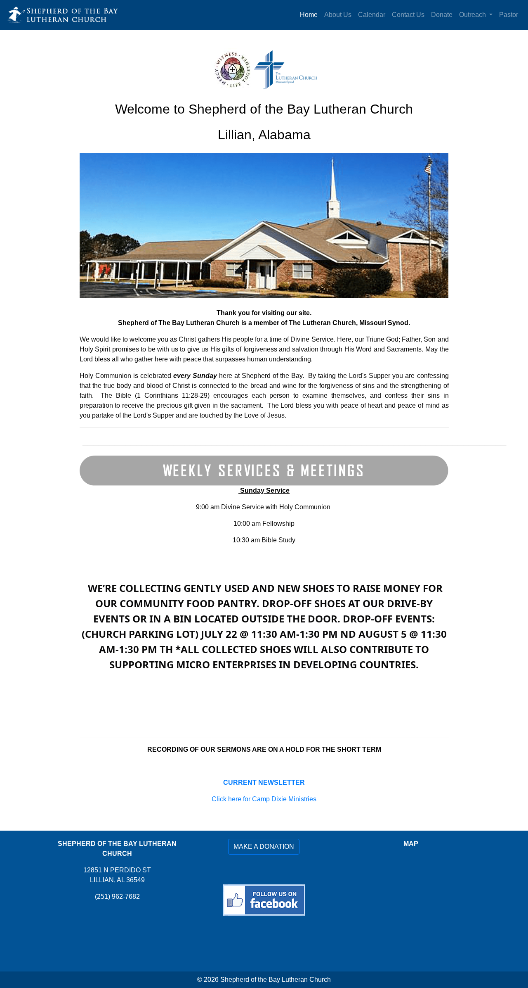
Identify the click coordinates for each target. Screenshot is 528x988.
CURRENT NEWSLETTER (264, 782)
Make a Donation (263, 846)
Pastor (508, 14)
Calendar (371, 14)
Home (309, 14)
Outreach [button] (473, 14)
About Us (337, 14)
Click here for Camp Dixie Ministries (264, 799)
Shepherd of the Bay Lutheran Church (275, 979)
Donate (442, 14)
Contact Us (408, 14)
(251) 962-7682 (117, 896)
